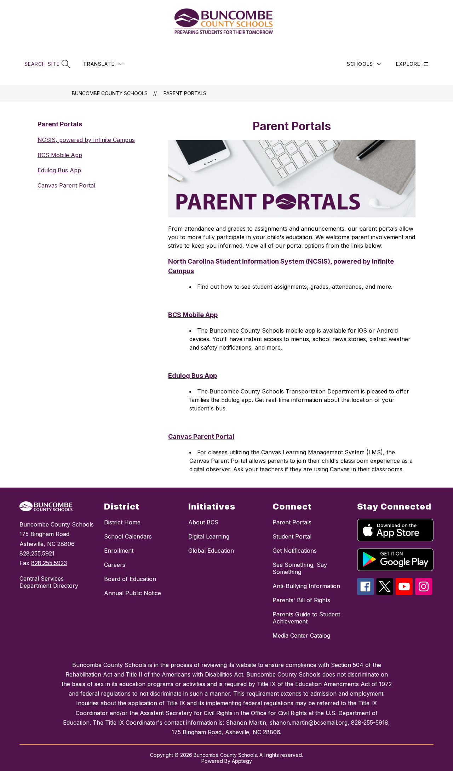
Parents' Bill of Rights (301, 600)
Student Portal (292, 536)
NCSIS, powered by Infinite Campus (86, 139)
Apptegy (242, 761)
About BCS (203, 522)
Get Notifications (295, 550)
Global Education (211, 550)
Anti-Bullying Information (306, 585)
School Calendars (128, 536)
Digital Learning (208, 536)
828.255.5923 (49, 562)
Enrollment (118, 550)
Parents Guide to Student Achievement (306, 618)
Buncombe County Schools (110, 93)
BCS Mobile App (60, 155)
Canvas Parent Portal (66, 185)
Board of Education (130, 578)
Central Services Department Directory (48, 582)
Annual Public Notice (132, 593)
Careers (114, 564)
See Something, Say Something (300, 568)
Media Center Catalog (301, 635)
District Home (122, 522)
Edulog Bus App (59, 170)
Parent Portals (185, 93)
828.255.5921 (37, 553)
